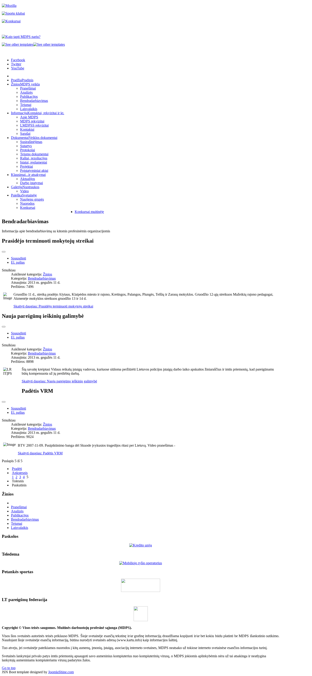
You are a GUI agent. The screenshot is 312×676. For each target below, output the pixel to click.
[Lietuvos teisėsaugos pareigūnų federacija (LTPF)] (141, 620)
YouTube (17, 68)
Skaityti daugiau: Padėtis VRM (40, 453)
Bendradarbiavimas (42, 278)
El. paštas (18, 262)
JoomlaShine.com (61, 672)
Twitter (16, 64)
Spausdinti (18, 258)
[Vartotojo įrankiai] (3, 251)
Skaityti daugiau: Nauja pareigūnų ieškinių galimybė (59, 381)
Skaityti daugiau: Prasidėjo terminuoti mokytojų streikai (53, 306)
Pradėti (17, 469)
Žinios (47, 274)
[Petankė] (140, 591)
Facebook (18, 60)
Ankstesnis (20, 473)
